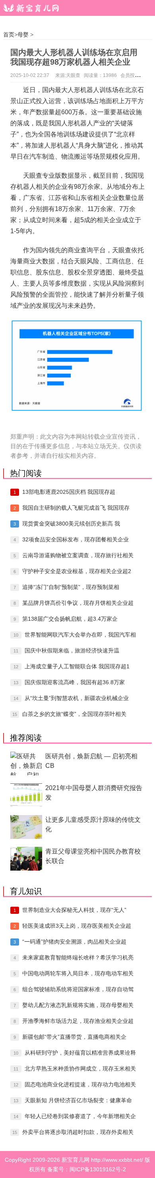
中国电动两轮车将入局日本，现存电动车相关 (78, 973)
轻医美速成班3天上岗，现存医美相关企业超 (76, 926)
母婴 (23, 34)
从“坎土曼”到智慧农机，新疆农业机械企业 (77, 698)
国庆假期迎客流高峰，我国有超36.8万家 (75, 682)
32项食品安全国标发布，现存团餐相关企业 (75, 539)
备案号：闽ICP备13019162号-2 (86, 1169)
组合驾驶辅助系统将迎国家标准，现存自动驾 (78, 989)
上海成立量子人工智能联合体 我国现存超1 (77, 666)
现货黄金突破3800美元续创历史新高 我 (71, 523)
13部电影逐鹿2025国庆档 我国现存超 (68, 492)
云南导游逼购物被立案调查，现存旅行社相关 (78, 555)
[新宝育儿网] (29, 8)
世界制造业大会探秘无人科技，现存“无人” (74, 910)
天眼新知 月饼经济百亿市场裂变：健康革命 (78, 1100)
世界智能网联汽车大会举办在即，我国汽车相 (80, 634)
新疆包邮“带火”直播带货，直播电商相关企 (74, 1037)
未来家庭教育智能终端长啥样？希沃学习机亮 (78, 957)
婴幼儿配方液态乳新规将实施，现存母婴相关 (78, 1005)
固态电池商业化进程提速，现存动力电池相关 (80, 1084)
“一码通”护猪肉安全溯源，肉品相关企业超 (74, 941)
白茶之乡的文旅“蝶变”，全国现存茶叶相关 (74, 714)
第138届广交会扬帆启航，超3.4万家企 (70, 619)
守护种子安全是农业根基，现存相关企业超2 (76, 571)
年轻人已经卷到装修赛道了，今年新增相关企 (80, 1116)
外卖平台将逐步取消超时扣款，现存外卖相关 (78, 1132)
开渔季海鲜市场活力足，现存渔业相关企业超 (78, 1021)
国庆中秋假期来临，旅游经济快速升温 (72, 650)
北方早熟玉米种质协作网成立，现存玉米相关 (80, 1068)
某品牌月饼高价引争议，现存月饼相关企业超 (78, 603)
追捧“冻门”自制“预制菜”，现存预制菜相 (70, 587)
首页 (8, 34)
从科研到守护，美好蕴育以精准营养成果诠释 (80, 1052)
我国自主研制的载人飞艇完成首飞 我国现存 (76, 508)
